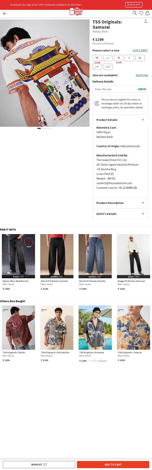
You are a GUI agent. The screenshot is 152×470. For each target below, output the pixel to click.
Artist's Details (106, 214)
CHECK (142, 89)
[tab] (120, 120)
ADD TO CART (113, 464)
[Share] (145, 21)
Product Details (107, 120)
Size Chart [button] (140, 50)
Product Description (109, 203)
